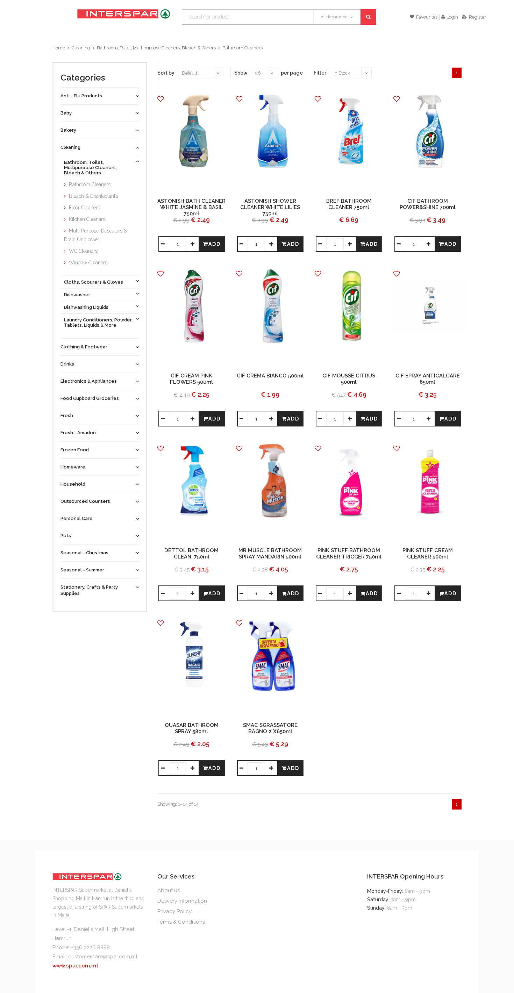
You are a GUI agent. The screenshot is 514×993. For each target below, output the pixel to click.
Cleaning (81, 47)
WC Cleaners (83, 251)
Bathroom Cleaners (242, 47)
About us (168, 890)
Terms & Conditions (181, 922)
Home (58, 47)
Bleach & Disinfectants (93, 196)
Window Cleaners (88, 262)
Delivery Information (182, 901)
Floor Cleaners (84, 207)
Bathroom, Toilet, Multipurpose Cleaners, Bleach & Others (156, 47)
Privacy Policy (174, 911)
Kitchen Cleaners (87, 219)
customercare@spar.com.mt (102, 956)
